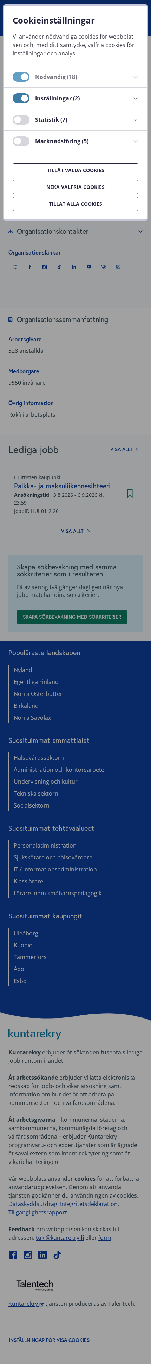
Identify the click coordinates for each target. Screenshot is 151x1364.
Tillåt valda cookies (75, 170)
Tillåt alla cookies (75, 203)
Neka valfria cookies (75, 187)
